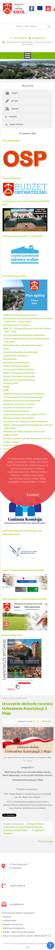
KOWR (6, 390)
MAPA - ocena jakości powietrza (18, 373)
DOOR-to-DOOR (10, 435)
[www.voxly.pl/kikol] (25, 630)
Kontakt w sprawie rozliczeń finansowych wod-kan (27, 438)
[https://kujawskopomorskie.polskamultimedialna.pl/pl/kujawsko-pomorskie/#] (22, 690)
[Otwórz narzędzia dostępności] (50, 945)
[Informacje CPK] (25, 565)
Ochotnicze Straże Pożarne (16, 411)
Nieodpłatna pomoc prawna (16, 325)
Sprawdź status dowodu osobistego (20, 352)
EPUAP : (19, 932)
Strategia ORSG (10, 383)
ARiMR (6, 387)
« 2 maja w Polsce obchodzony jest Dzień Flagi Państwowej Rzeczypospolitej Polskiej (23, 827)
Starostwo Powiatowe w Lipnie (18, 407)
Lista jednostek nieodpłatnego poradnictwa (24, 335)
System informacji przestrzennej (19, 376)
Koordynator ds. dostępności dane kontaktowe (25, 421)
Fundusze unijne (11, 442)
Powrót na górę (45, 841)
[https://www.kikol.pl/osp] (25, 173)
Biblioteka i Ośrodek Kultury (16, 362)
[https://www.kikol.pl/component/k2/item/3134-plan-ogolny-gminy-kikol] (25, 310)
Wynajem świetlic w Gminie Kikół (18, 418)
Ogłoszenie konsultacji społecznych (20, 315)
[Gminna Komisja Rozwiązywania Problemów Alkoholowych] (25, 525)
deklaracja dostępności (14, 928)
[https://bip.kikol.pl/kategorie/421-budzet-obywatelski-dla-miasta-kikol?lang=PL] (25, 196)
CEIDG (6, 348)
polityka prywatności (13, 924)
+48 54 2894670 (20, 38)
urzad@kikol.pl (38, 38)
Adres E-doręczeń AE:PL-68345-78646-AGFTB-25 (27, 936)
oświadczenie (9, 920)
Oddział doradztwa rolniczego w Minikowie (23, 394)
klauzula (7, 917)
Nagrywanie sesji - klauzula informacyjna (22, 345)
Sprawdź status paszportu (16, 355)
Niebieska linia (10, 359)
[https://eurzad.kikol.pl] (25, 594)
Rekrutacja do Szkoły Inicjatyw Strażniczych (24, 431)
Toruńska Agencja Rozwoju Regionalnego (23, 397)
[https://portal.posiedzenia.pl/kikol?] (25, 231)
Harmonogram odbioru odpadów (19, 369)
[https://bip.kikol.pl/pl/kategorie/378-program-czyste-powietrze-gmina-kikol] (25, 271)
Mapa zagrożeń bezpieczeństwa (19, 380)
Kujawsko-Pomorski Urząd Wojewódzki (21, 400)
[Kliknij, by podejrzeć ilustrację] (28, 753)
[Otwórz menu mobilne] (27, 55)
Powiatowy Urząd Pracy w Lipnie (18, 404)
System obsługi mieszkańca (16, 366)
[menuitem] (27, 93)
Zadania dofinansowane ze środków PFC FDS (25, 414)
